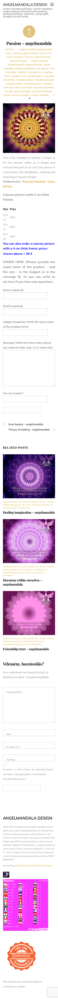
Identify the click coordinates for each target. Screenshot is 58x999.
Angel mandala (39, 60)
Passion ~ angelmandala (29, 43)
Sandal (10, 49)
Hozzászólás (15, 692)
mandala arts (18, 76)
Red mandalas (43, 56)
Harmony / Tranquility (34, 569)
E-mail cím (13, 746)
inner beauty (42, 68)
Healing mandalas (42, 505)
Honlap (10, 759)
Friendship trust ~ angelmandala (26, 649)
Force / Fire (45, 53)
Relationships (34, 644)
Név (9, 734)
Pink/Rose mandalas (14, 572)
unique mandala (39, 95)
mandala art (35, 72)
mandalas (27, 87)
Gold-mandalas (15, 56)
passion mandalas (44, 87)
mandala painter (33, 83)
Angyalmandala (33, 64)
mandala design (25, 79)
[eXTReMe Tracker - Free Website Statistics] (6, 876)
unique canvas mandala (16, 95)
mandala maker (14, 83)
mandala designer (44, 79)
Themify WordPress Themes (39, 865)
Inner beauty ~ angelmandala (25, 424)
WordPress (19, 865)
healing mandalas (24, 68)
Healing (26, 505)
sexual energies (22, 91)
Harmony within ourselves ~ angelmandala (22, 582)
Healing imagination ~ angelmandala (29, 512)
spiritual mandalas (42, 91)
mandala (22, 72)
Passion (29, 56)
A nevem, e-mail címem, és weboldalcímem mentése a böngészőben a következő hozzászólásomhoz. (28, 774)
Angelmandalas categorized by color (24, 502)
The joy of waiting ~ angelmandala (28, 429)
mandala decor (35, 76)
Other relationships (33, 641)
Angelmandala (16, 64)
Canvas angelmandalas (25, 53)
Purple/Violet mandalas (16, 508)
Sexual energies (18, 60)
